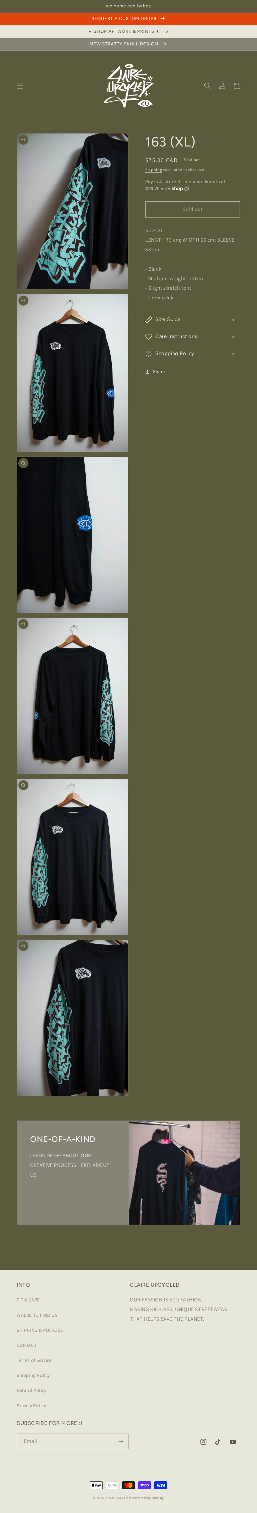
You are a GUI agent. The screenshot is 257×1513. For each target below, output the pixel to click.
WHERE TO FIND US (37, 1315)
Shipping (153, 169)
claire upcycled (118, 1498)
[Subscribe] (120, 1441)
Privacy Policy (31, 1406)
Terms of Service (34, 1360)
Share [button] (159, 371)
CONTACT (26, 1345)
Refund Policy (32, 1390)
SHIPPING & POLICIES (40, 1330)
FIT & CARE (28, 1300)
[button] (20, 85)
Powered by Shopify (148, 1498)
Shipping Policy (33, 1375)
